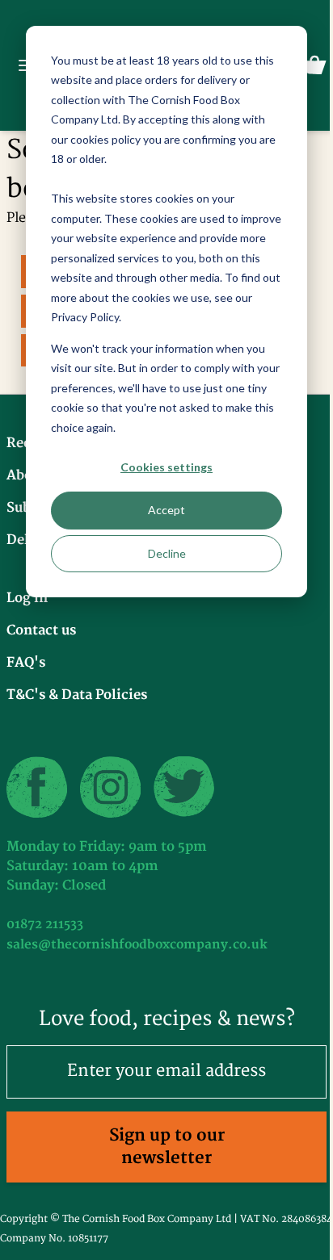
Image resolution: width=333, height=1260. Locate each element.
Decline (167, 553)
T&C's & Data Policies (76, 695)
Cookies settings (166, 467)
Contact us (41, 630)
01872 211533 (44, 924)
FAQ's (25, 663)
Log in (27, 598)
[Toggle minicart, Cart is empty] (314, 65)
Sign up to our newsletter (167, 1146)
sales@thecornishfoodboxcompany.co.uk (137, 944)
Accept (166, 510)
